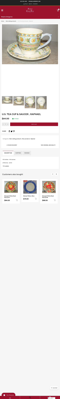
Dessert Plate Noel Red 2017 (10, 196)
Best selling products (15, 139)
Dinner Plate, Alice (28, 196)
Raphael (32, 139)
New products (26, 139)
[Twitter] (11, 131)
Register (35, 3)
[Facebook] (9, 131)
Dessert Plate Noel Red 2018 (48, 196)
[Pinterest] (14, 131)
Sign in (30, 3)
